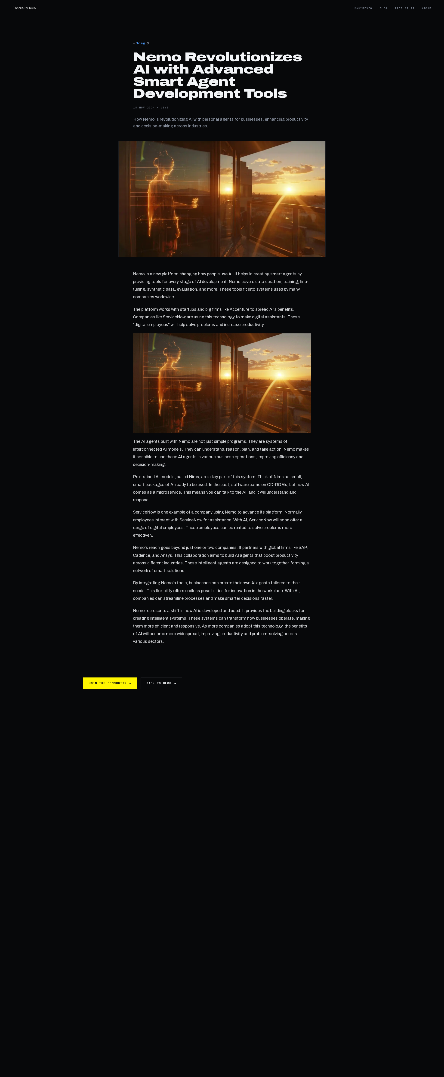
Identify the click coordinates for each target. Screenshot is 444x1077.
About (427, 8)
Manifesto (363, 8)
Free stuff (405, 8)
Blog (384, 8)
